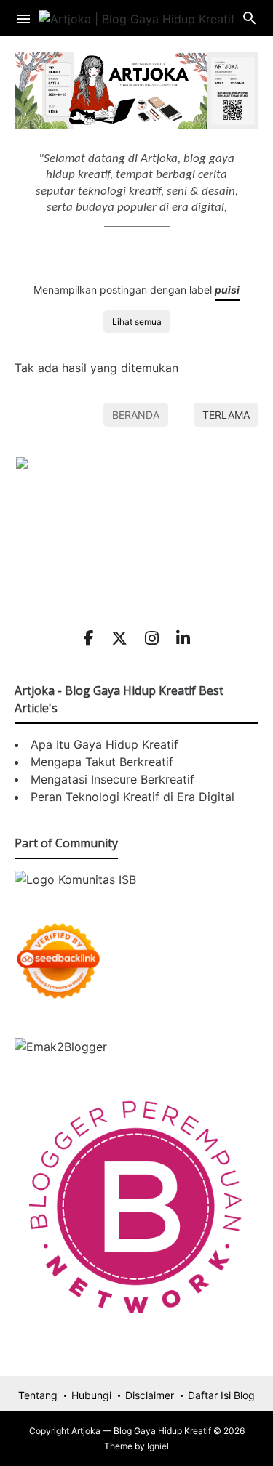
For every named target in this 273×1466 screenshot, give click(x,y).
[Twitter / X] (119, 638)
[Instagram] (152, 638)
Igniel (158, 1446)
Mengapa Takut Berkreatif (102, 761)
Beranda (135, 414)
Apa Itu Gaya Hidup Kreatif (104, 744)
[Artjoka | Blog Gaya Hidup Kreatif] (137, 17)
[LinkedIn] (183, 638)
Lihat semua (137, 321)
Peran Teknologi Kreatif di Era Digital (132, 796)
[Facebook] (89, 638)
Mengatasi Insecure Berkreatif (112, 779)
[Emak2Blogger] (61, 1046)
